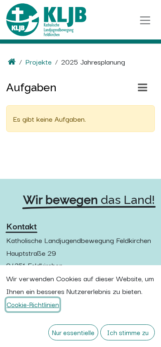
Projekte (38, 61)
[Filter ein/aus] (142, 87)
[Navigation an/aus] (145, 19)
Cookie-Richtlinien (33, 304)
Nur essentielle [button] (73, 332)
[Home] (12, 61)
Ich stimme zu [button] (128, 332)
